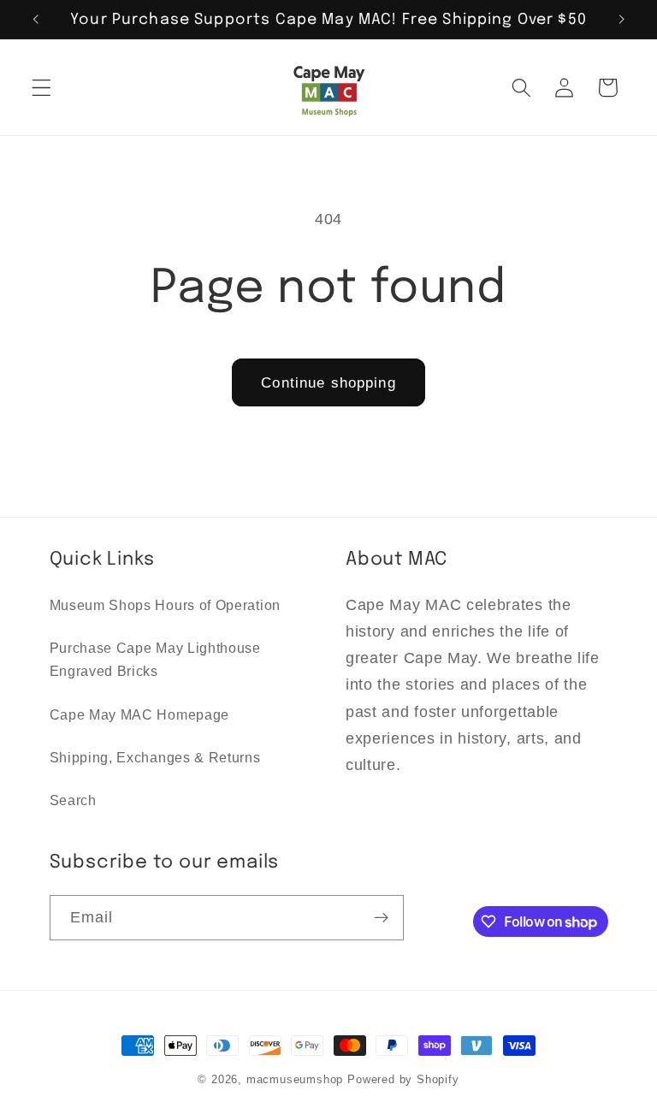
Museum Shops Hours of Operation (165, 605)
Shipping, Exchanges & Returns (155, 757)
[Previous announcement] (36, 20)
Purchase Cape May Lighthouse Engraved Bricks (155, 659)
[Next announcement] (621, 20)
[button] (41, 88)
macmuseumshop (294, 1080)
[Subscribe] (381, 918)
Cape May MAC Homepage (140, 714)
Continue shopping (328, 382)
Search (73, 800)
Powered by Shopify (403, 1080)
